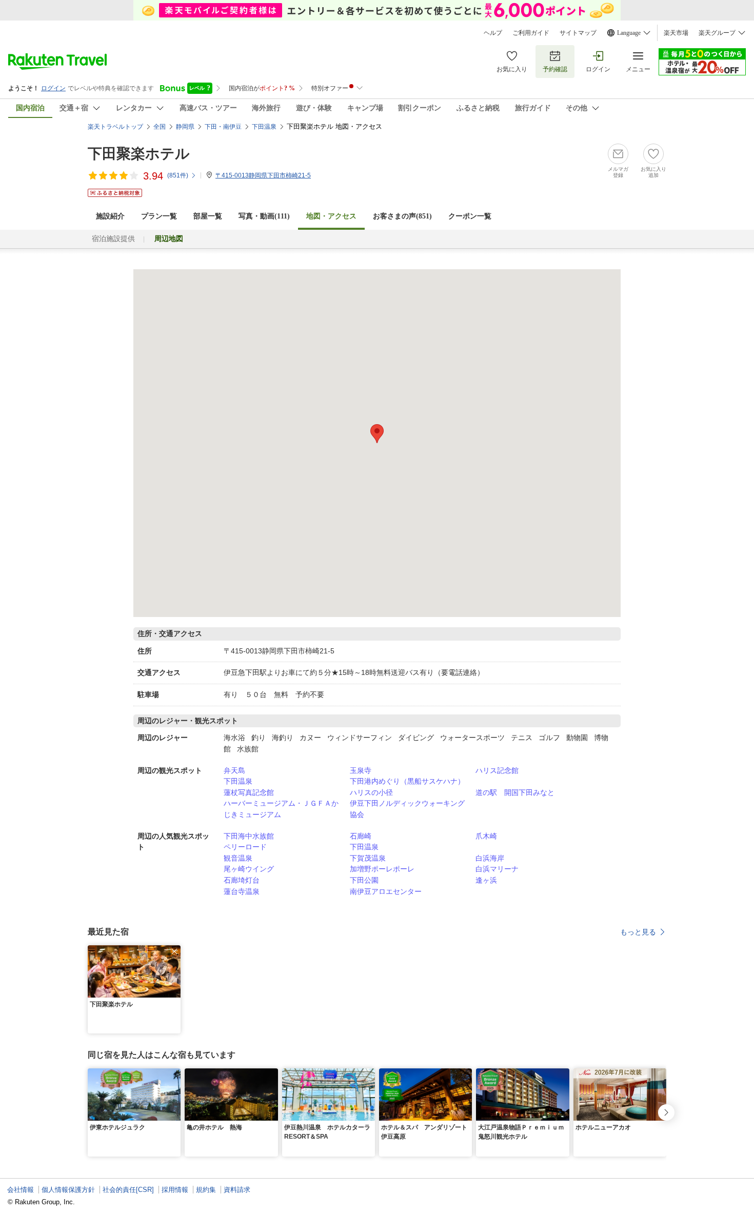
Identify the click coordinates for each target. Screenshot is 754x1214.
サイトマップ (578, 32)
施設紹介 (110, 216)
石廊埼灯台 (242, 880)
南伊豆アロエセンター (386, 891)
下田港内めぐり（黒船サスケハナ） (407, 781)
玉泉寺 (360, 770)
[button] (174, 951)
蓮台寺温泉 (242, 891)
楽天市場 (676, 32)
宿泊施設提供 (113, 239)
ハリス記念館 (497, 770)
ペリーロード (245, 847)
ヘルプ (493, 32)
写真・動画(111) (264, 216)
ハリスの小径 (371, 792)
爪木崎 (486, 836)
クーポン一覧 (469, 216)
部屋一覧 (207, 216)
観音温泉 (238, 858)
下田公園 (364, 880)
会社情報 (20, 1189)
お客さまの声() (402, 216)
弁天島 (234, 770)
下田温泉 (238, 781)
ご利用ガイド (530, 32)
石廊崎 (360, 836)
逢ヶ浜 (486, 880)
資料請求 (237, 1189)
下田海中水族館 (249, 836)
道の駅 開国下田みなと (514, 792)
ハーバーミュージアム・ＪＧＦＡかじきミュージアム (281, 809)
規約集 (206, 1189)
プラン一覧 (159, 216)
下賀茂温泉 (368, 858)
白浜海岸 (489, 858)
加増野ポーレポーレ (382, 869)
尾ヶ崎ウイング (249, 869)
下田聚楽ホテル (139, 154)
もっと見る (638, 932)
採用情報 (175, 1189)
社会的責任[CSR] (128, 1189)
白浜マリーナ (497, 869)
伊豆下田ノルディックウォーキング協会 (407, 809)
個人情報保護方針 (68, 1189)
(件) (177, 175)
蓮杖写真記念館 (249, 792)
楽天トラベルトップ (115, 126)
